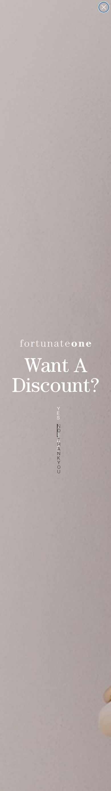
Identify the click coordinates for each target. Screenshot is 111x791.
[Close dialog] (104, 7)
